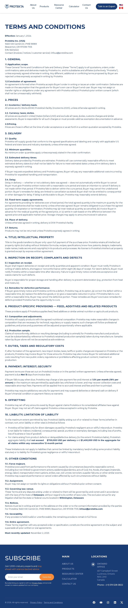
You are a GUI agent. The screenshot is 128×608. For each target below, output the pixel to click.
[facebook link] (94, 602)
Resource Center (72, 574)
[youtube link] (101, 602)
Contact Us (69, 584)
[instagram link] (108, 602)
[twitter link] (121, 602)
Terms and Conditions (53, 602)
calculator (69, 579)
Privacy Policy (37, 583)
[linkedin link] (115, 602)
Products (68, 569)
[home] (14, 7)
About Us (67, 564)
